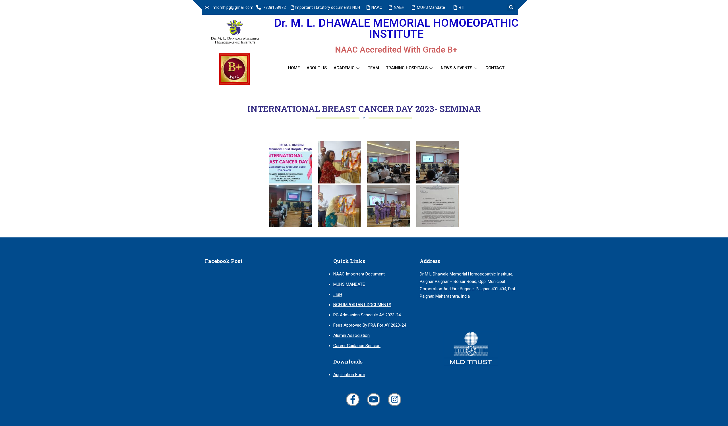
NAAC (376, 7)
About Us (317, 68)
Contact (494, 68)
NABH (399, 7)
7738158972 (274, 7)
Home (294, 68)
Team (373, 68)
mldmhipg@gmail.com (233, 7)
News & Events (456, 68)
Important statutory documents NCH (327, 7)
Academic (344, 68)
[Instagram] (394, 399)
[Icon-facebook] (352, 399)
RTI (461, 7)
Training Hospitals (407, 68)
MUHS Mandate (431, 7)
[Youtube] (373, 399)
